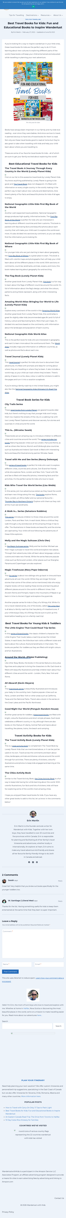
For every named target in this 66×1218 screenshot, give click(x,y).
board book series (16, 689)
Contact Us (59, 1198)
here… (39, 1015)
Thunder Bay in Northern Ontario (19, 501)
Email (38, 964)
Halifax (26, 1008)
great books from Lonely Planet (23, 410)
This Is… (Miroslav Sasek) (18, 430)
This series (9, 517)
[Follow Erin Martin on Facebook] (29, 862)
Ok (33, 6)
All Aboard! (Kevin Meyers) (19, 683)
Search (5, 1021)
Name (6, 964)
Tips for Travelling (16, 15)
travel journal (14, 362)
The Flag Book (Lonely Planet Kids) (24, 276)
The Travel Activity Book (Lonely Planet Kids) (29, 740)
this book (47, 282)
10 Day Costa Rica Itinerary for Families (22, 1120)
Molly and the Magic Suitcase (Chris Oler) (27, 540)
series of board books (19, 634)
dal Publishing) (39, 657)
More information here (30, 1096)
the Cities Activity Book (44, 779)
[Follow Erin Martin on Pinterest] (37, 862)
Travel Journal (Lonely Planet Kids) (24, 356)
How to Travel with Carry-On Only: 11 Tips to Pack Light (29, 1108)
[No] (64, 4)
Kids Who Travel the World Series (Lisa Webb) (30, 485)
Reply (60, 881)
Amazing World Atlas (51, 311)
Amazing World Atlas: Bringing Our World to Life (32, 301)
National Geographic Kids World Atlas (25, 334)
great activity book (20, 746)
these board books (41, 715)
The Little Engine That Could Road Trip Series (30, 628)
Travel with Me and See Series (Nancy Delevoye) (31, 459)
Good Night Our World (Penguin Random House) (32, 709)
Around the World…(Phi (18, 657)
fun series (13, 576)
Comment (8, 931)
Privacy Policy (8, 1212)
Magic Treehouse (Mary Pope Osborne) (26, 570)
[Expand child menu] (32, 15)
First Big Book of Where (18, 256)
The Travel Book (20, 184)
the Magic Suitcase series (18, 546)
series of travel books (18, 465)
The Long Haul (53, 606)
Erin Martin (17, 32)
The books (40, 495)
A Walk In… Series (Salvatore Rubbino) (26, 511)
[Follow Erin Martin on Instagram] (33, 862)
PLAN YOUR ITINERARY (33, 1080)
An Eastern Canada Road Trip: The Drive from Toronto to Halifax (32, 1117)
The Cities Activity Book (18, 773)
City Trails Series (14, 404)
